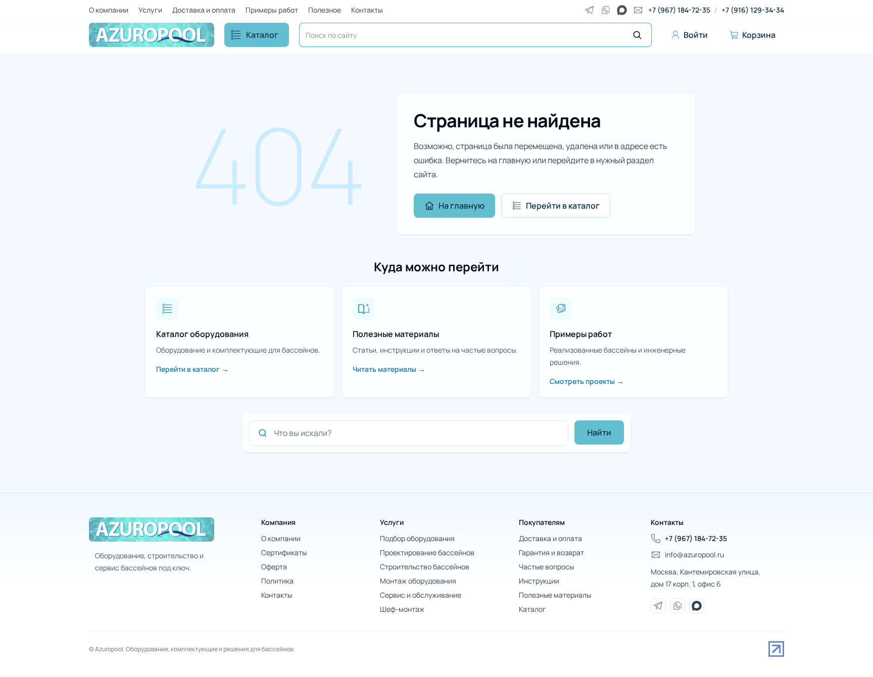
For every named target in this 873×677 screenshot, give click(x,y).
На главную (461, 205)
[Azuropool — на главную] (151, 35)
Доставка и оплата (203, 10)
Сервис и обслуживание (420, 595)
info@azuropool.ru (694, 554)
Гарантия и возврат (551, 552)
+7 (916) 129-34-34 (752, 10)
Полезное (324, 10)
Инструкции (539, 581)
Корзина (758, 34)
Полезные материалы (555, 595)
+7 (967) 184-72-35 (679, 10)
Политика (277, 581)
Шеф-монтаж (402, 609)
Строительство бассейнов (424, 566)
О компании (108, 10)
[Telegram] (590, 10)
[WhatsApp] (606, 10)
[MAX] (622, 10)
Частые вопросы (546, 566)
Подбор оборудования (417, 538)
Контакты (367, 10)
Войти (696, 34)
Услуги (150, 10)
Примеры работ (272, 10)
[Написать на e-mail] (638, 10)
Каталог (262, 34)
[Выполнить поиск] (637, 35)
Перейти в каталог (563, 205)
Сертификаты (284, 552)
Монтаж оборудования (418, 581)
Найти (599, 432)
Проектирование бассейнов (427, 552)
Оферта (274, 566)
